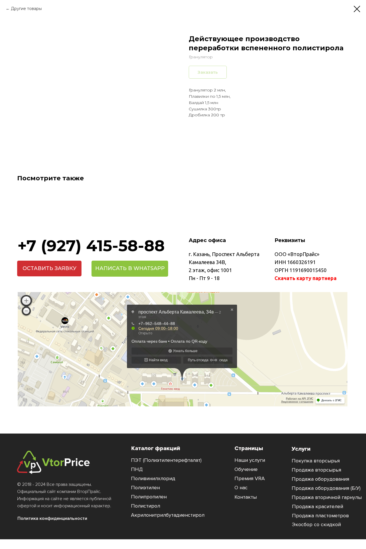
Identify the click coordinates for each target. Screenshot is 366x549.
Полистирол (145, 506)
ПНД (137, 469)
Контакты (245, 497)
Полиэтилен (145, 487)
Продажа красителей (317, 506)
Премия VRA (249, 478)
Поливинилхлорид (153, 478)
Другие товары (26, 8)
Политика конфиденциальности (52, 518)
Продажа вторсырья (316, 470)
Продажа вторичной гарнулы (327, 497)
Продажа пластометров (320, 515)
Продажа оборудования (320, 479)
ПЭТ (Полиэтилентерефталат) (166, 460)
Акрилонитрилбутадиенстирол (167, 515)
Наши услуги (249, 460)
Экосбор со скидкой (316, 524)
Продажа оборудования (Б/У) (326, 488)
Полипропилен (149, 497)
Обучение (246, 469)
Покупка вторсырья (316, 461)
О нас (241, 487)
